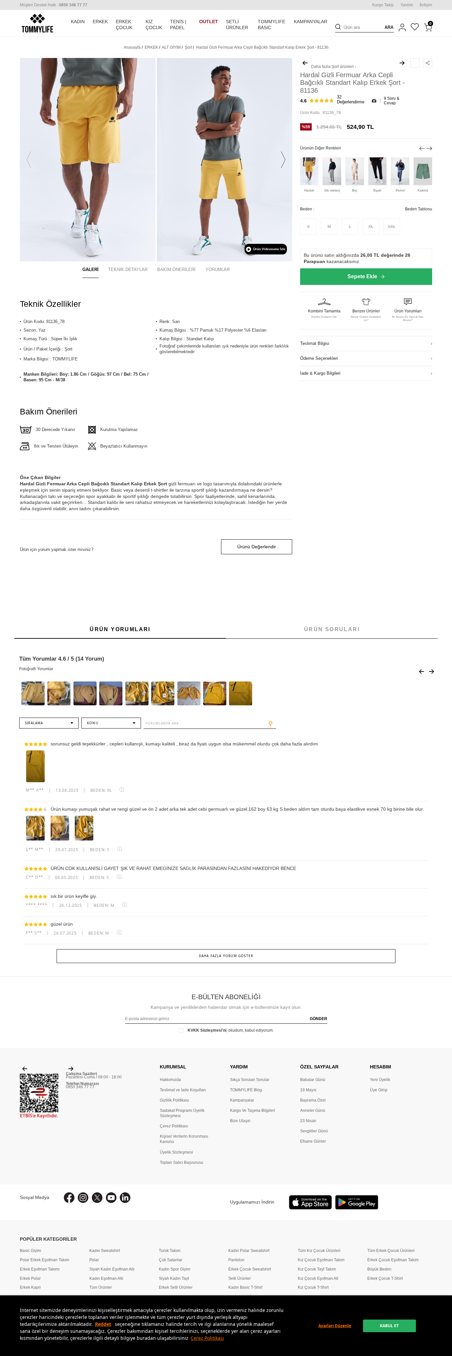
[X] (97, 1197)
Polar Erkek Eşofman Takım (44, 1260)
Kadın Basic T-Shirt (245, 1287)
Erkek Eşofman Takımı (40, 1269)
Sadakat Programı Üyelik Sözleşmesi (182, 1113)
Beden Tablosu (418, 209)
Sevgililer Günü (314, 1131)
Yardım (406, 5)
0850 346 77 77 (80, 1087)
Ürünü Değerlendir (256, 546)
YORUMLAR (217, 269)
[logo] (37, 23)
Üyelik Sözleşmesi (176, 1152)
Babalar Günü (312, 1079)
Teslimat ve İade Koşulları (183, 1090)
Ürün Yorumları (120, 629)
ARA (388, 27)
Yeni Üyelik (380, 1079)
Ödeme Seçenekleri (319, 358)
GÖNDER (318, 1018)
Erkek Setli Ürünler (176, 1287)
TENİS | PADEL (178, 24)
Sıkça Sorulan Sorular (249, 1079)
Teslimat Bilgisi (314, 343)
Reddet (103, 1324)
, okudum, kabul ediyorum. (231, 1030)
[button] (28, 159)
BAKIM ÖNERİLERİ (176, 269)
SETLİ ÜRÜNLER (237, 24)
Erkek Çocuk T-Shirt (385, 1278)
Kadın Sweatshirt (104, 1250)
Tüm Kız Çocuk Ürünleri (319, 1250)
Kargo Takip (383, 5)
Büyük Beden (379, 1269)
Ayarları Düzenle (334, 1326)
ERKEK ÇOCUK (124, 24)
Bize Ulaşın (240, 1120)
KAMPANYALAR (310, 21)
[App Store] (310, 1202)
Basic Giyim (30, 1250)
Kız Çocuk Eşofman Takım (321, 1260)
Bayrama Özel (313, 1100)
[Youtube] (111, 1197)
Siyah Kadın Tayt (174, 1278)
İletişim (426, 5)
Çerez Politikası (207, 1338)
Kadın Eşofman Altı (106, 1278)
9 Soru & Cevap (391, 100)
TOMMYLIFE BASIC (271, 24)
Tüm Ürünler (100, 1287)
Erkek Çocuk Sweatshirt (249, 1269)
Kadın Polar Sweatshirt (248, 1250)
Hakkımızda (170, 1079)
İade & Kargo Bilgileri (320, 373)
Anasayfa (132, 47)
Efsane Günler (313, 1141)
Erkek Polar (30, 1278)
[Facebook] (69, 1197)
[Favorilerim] (415, 27)
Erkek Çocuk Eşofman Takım (393, 1260)
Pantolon (236, 1260)
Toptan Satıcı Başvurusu (181, 1162)
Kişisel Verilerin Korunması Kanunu (184, 1139)
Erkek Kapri (30, 1287)
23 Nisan (308, 1120)
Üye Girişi (378, 1090)
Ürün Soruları (332, 629)
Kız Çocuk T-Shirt (313, 1287)
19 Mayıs (308, 1090)
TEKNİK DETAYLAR (128, 269)
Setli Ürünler (239, 1278)
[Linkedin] (125, 1197)
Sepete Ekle (362, 276)
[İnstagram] (83, 1197)
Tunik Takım (169, 1250)
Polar (94, 1260)
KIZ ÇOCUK (154, 24)
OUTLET (208, 21)
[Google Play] (356, 1202)
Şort (188, 47)
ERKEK (100, 21)
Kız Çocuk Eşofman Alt (318, 1278)
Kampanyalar (242, 1100)
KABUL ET (389, 1326)
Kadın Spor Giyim (174, 1269)
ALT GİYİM (171, 47)
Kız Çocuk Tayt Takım (317, 1269)
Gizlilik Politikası (174, 1100)
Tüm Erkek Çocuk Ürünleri (391, 1250)
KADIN (78, 21)
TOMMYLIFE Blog (246, 1090)
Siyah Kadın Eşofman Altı (111, 1269)
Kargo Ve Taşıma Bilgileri (252, 1110)
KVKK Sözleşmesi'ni (207, 1030)
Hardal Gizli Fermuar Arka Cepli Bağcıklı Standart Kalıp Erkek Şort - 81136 (262, 47)
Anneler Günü (312, 1110)
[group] (88, 159)
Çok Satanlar (170, 1260)
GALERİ (90, 269)
